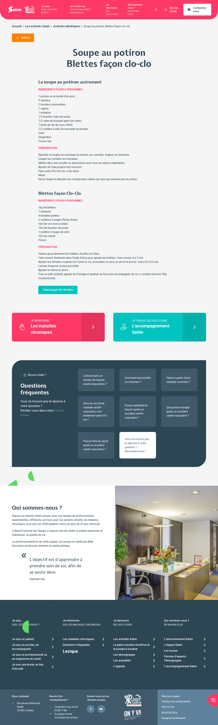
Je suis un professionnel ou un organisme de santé (29, 656)
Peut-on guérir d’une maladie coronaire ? (178, 379)
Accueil (16, 26)
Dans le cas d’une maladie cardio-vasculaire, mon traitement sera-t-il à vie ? (95, 411)
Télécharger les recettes (58, 289)
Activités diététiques (66, 26)
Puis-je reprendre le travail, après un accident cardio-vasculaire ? (135, 411)
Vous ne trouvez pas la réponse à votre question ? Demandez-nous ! (136, 445)
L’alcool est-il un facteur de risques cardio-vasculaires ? (95, 380)
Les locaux (171, 650)
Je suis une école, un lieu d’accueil (27, 666)
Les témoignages (124, 654)
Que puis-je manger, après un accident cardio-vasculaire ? (178, 411)
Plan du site (168, 706)
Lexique (70, 651)
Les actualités (122, 660)
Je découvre (112, 9)
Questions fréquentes (76, 644)
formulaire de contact (66, 717)
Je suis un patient (23, 639)
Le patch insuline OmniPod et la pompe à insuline (131, 647)
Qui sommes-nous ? (135, 9)
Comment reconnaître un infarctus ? (137, 379)
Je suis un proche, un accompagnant (25, 647)
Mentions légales (171, 696)
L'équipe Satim (173, 644)
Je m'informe (80, 9)
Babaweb (180, 718)
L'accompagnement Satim (180, 666)
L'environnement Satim (178, 639)
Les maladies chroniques (78, 639)
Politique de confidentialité (176, 701)
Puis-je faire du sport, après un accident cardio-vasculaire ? (95, 445)
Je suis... (49, 9)
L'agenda (119, 666)
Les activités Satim (37, 26)
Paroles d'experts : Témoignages (175, 658)
